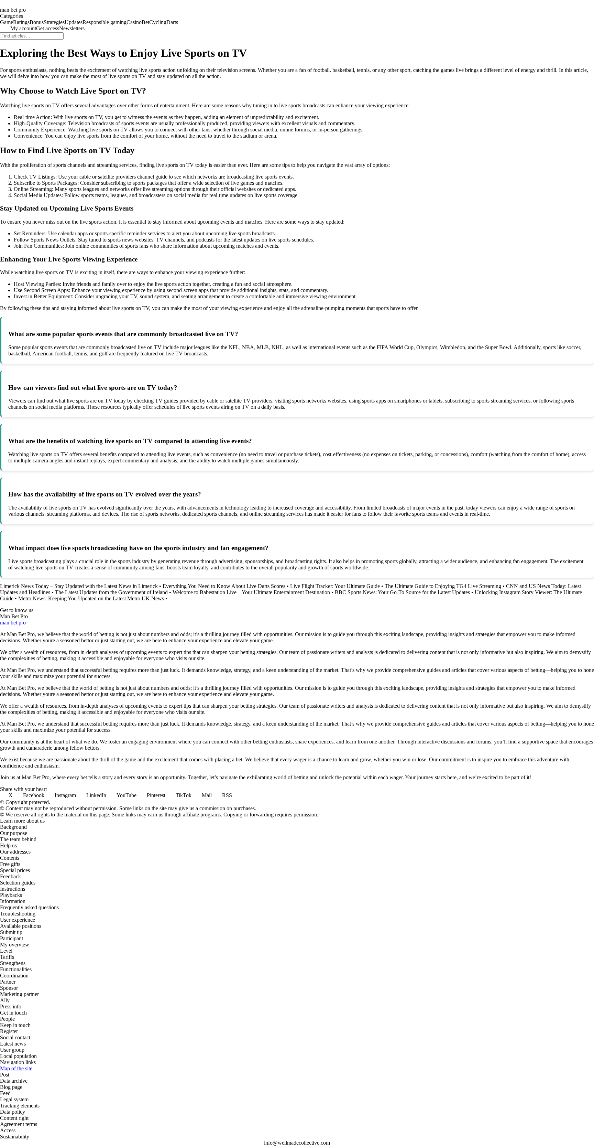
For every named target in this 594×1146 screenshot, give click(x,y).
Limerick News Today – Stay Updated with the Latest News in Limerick (79, 586)
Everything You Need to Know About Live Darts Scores (224, 586)
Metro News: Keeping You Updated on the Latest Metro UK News (91, 598)
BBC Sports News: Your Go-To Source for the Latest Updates (402, 592)
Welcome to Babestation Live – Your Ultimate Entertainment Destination (251, 592)
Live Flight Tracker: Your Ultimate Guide (335, 586)
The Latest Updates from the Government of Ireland (111, 592)
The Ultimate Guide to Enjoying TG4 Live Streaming (443, 586)
